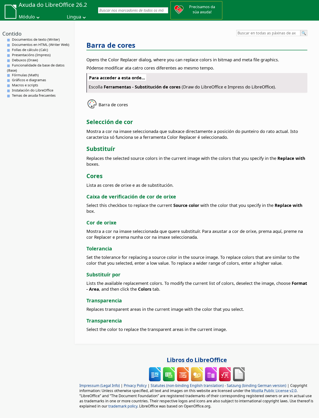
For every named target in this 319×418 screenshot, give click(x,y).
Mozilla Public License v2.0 (274, 390)
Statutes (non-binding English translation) (187, 385)
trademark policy (122, 406)
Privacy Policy (135, 385)
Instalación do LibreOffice (32, 90)
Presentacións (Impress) (31, 54)
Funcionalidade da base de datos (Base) (35, 68)
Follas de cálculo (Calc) (30, 49)
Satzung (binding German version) (256, 385)
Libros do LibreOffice (197, 360)
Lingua (74, 17)
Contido (11, 33)
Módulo (27, 17)
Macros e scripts (25, 85)
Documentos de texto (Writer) (36, 39)
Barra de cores (110, 45)
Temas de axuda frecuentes (34, 95)
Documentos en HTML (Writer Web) (40, 44)
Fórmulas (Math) (25, 75)
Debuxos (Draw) (25, 60)
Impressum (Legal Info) (99, 385)
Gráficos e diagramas (29, 79)
